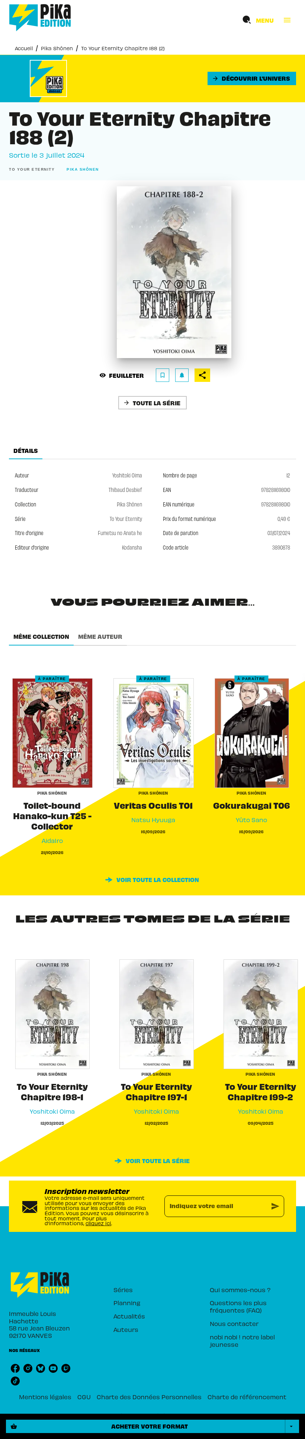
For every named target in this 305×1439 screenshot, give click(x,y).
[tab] (25, 450)
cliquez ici (98, 1223)
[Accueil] (40, 17)
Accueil (24, 48)
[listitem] (15, 1368)
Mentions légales (45, 1396)
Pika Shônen (57, 48)
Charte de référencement (247, 1396)
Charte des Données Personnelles (149, 1396)
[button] (252, 78)
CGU (84, 1396)
